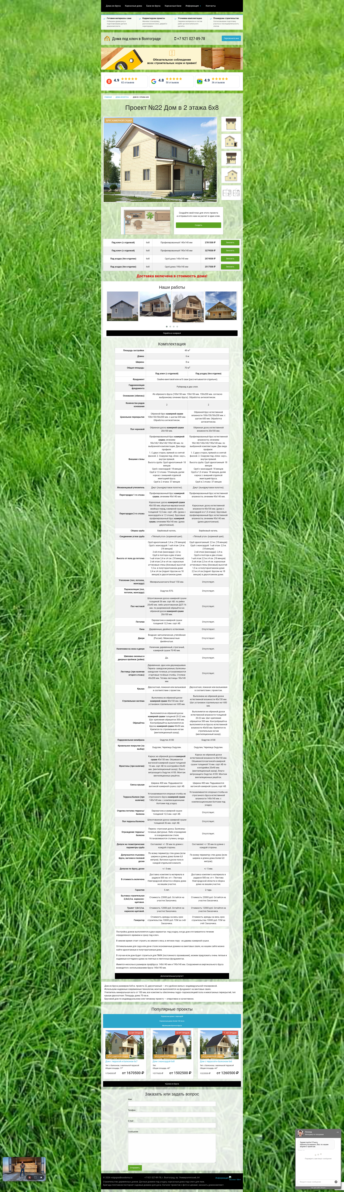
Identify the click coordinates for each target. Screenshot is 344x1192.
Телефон (131, 1110)
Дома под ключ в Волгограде (136, 38)
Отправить (135, 1168)
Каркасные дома (133, 6)
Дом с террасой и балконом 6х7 (121, 1061)
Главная (108, 97)
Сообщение (133, 1132)
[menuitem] (113, 5)
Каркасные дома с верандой (172, 1016)
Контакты (211, 6)
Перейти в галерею (171, 333)
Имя (130, 1099)
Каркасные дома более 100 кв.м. (172, 1021)
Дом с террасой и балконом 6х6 (216, 1061)
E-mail (130, 1121)
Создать (198, 225)
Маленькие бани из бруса (172, 1026)
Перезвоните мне (231, 38)
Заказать (230, 242)
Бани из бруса (153, 6)
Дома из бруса (113, 6)
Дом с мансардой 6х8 (164, 1061)
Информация (192, 6)
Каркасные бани (173, 6)
